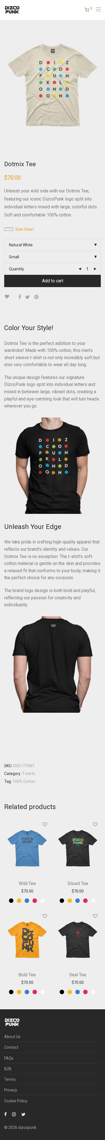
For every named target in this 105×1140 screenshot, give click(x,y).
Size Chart (24, 229)
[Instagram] (14, 1114)
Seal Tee (77, 974)
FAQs (8, 1058)
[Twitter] (23, 1114)
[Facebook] (5, 1114)
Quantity (16, 269)
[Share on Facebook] (19, 297)
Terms (10, 1079)
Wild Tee (27, 883)
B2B (7, 1069)
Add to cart (52, 280)
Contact (11, 1047)
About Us (12, 1036)
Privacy (10, 1090)
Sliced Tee (77, 883)
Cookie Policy (15, 1101)
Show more (27, 891)
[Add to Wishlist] (9, 296)
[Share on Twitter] (27, 297)
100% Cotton (24, 781)
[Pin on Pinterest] (36, 297)
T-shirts (28, 773)
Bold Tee (27, 974)
